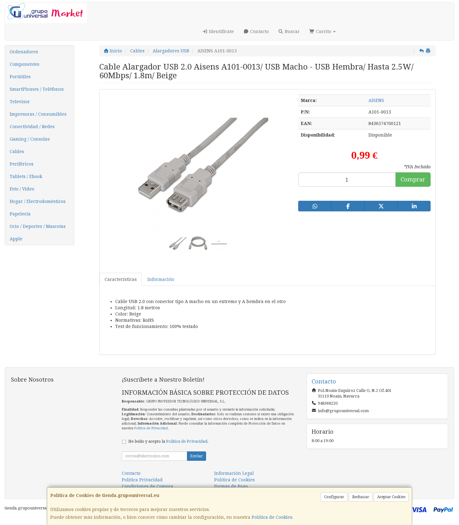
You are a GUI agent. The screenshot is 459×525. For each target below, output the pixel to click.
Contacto (259, 31)
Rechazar (360, 497)
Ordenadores (24, 51)
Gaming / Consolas (30, 139)
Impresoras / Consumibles (38, 114)
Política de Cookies (272, 517)
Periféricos (21, 163)
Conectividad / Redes (32, 126)
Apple (16, 238)
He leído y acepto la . (168, 441)
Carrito (324, 31)
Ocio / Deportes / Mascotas (38, 226)
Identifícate (221, 31)
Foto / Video (22, 188)
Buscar (292, 31)
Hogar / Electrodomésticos (38, 201)
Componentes (24, 64)
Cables (17, 151)
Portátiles (20, 76)
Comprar (413, 179)
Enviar (196, 456)
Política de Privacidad (151, 428)
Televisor (20, 101)
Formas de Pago (231, 486)
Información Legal (234, 473)
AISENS (376, 100)
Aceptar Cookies (391, 497)
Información (160, 279)
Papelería (20, 213)
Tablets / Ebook (26, 176)
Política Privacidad (142, 479)
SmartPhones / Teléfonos (37, 89)
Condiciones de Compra (147, 486)
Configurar (334, 497)
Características (121, 279)
